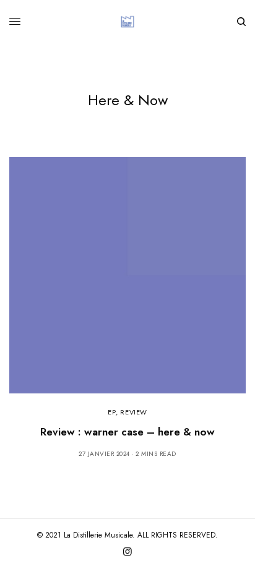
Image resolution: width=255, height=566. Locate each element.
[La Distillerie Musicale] (127, 21)
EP (112, 412)
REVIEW (133, 412)
